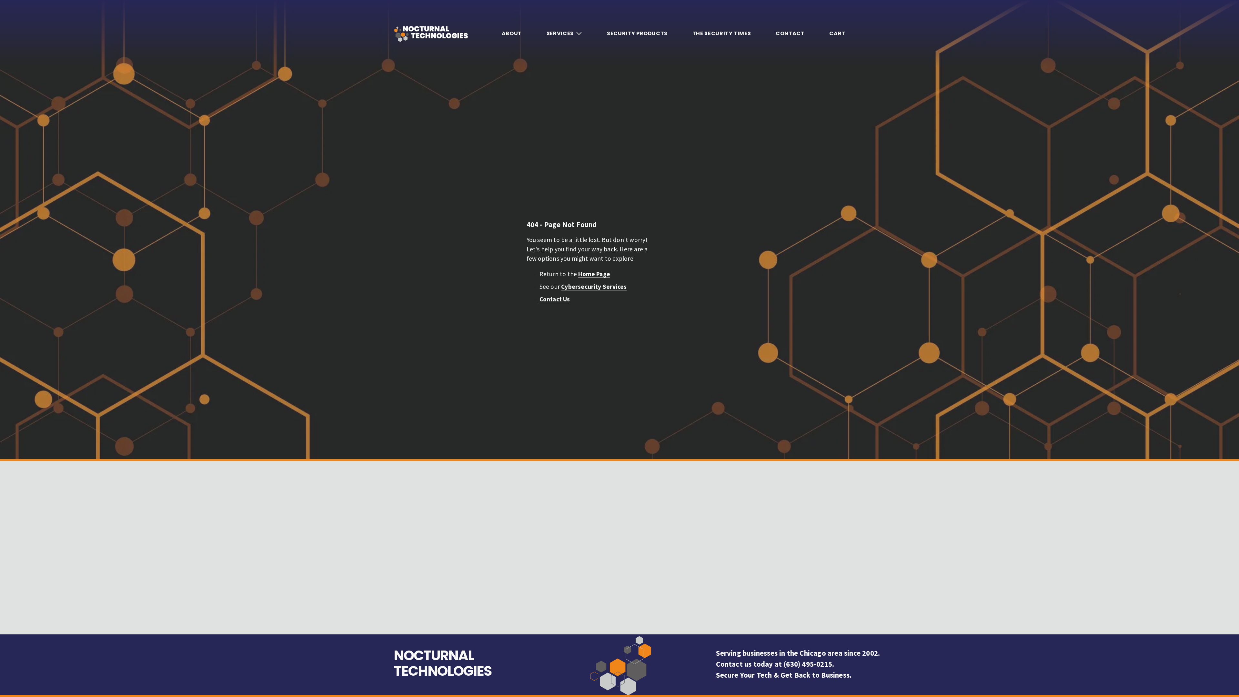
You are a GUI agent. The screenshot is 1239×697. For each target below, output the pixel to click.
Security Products (637, 33)
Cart (837, 33)
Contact (790, 33)
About (512, 33)
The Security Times (721, 33)
